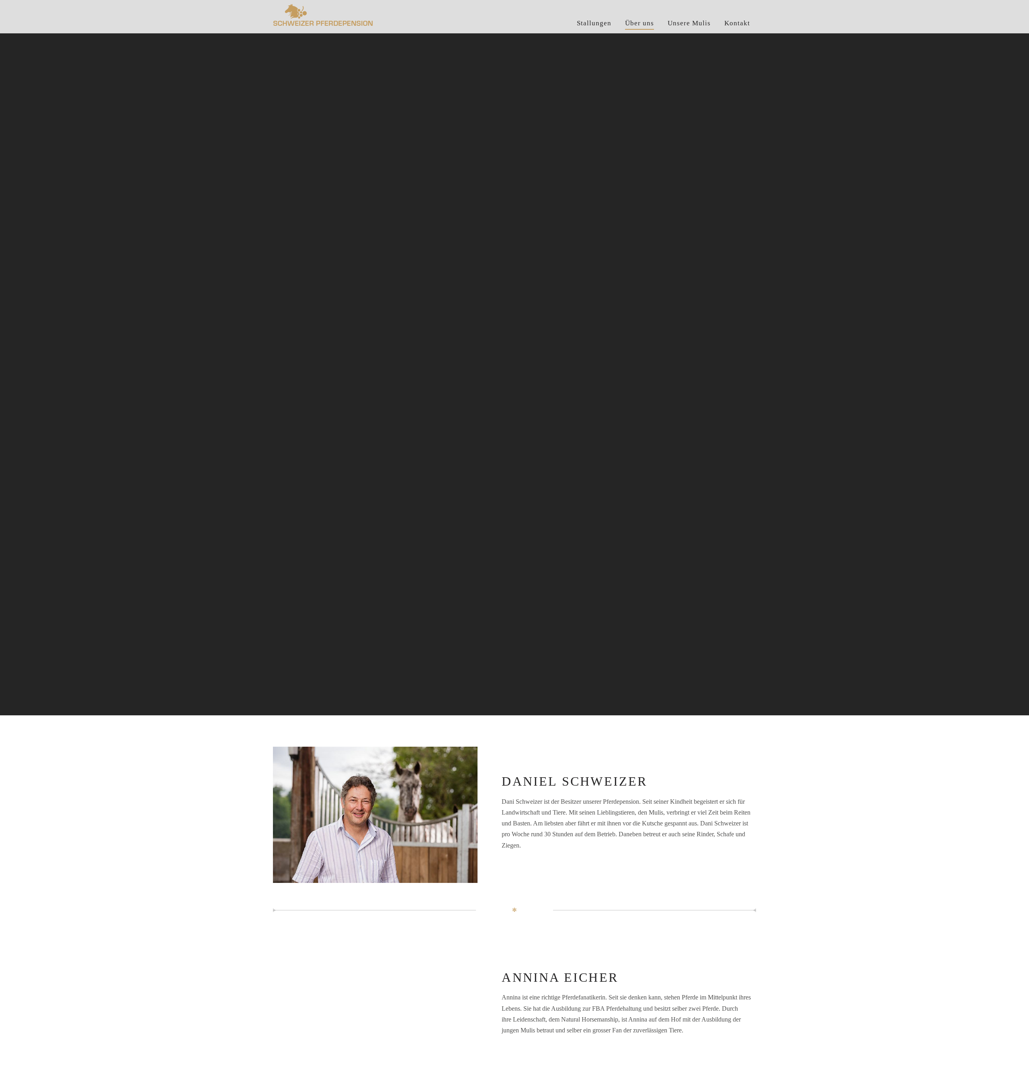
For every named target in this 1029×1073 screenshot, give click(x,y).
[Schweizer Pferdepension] (359, 16)
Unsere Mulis (689, 23)
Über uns (639, 23)
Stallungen (594, 23)
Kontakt (737, 23)
